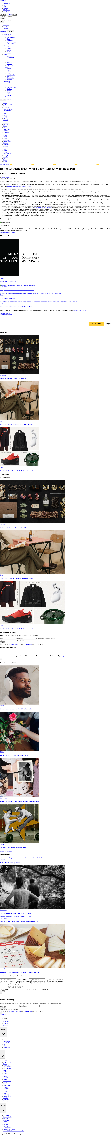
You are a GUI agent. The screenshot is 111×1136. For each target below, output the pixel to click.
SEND (2, 991)
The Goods (6, 10)
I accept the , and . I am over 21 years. (22, 644)
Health (9, 71)
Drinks (9, 36)
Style (4, 7)
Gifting (9, 95)
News (8, 59)
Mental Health (11, 75)
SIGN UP (3, 1008)
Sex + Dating (3, 798)
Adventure (10, 40)
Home (8, 86)
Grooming (10, 65)
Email (18, 638)
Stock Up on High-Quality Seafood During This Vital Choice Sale (19, 921)
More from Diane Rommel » (8, 232)
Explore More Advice (6, 851)
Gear (1, 303)
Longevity (10, 73)
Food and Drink (11, 87)
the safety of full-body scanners (43, 207)
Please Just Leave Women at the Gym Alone (13, 847)
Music (8, 51)
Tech (8, 92)
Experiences (6, 3)
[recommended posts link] (19, 704)
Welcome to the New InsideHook (8, 281)
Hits (4, 1039)
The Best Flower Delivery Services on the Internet (14, 755)
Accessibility (6, 1127)
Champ (5, 1046)
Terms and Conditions (15, 644)
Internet (9, 53)
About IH (6, 1115)
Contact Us (6, 1118)
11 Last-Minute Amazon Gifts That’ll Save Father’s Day (16, 709)
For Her (9, 90)
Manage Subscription (9, 1129)
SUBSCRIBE (96, 323)
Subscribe (9, 14)
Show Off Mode (11, 42)
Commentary (10, 57)
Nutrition (9, 76)
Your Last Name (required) (23, 983)
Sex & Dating (10, 43)
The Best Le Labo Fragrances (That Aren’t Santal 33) (13, 378)
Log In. (108, 323)
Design (9, 50)
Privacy (5, 1124)
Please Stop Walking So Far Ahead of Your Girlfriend (15, 913)
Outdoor (9, 89)
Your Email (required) (22, 979)
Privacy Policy (28, 644)
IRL (4, 1044)
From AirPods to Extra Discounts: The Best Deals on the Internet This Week (18, 470)
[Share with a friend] (101, 318)
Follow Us (3, 14)
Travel (8, 39)
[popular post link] (19, 373)
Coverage (6, 1042)
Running (9, 79)
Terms (5, 1121)
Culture (5, 5)
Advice (9, 68)
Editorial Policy (7, 1117)
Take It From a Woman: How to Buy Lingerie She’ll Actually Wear (19, 801)
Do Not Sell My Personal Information (13, 1131)
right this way (66, 656)
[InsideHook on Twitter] (109, 318)
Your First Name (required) (23, 981)
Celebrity (9, 56)
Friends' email (4, 989)
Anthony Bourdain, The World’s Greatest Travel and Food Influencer (17, 290)
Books (8, 48)
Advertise (6, 1120)
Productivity (10, 78)
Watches (9, 64)
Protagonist (6, 1047)
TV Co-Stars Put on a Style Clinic (10, 862)
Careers (5, 1126)
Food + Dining (11, 37)
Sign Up (3, 642)
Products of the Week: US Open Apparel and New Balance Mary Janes (17, 424)
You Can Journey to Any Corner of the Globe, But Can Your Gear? (16, 306)
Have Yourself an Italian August (8, 298)
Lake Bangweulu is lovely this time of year (19, 186)
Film (8, 46)
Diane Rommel (6, 177)
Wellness (5, 8)
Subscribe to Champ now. (80, 310)
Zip (17, 640)
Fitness (9, 70)
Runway (9, 61)
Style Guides (10, 62)
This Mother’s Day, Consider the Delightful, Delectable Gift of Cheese (20, 972)
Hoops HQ (6, 11)
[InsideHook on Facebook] (105, 318)
